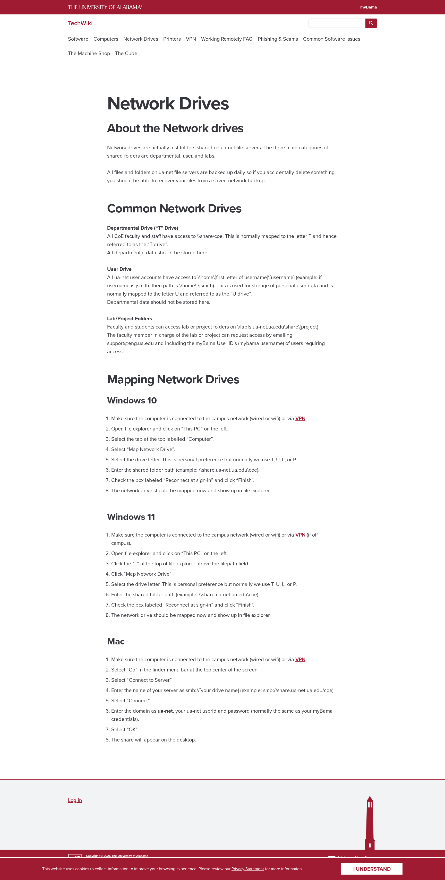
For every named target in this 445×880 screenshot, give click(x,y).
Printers (172, 39)
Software (78, 39)
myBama (368, 7)
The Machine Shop (89, 53)
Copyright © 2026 (98, 855)
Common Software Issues (331, 39)
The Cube (126, 53)
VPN (191, 39)
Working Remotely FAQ (227, 39)
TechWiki (80, 23)
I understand (372, 869)
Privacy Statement (248, 869)
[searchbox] (337, 23)
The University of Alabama (130, 855)
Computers (105, 39)
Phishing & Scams (278, 39)
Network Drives (140, 39)
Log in (75, 800)
